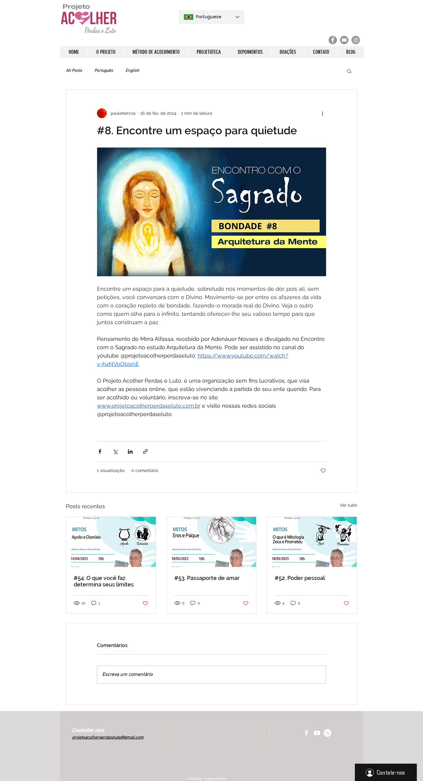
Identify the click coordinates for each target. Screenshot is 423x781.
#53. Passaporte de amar (207, 578)
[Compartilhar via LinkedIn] (130, 451)
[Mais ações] (322, 113)
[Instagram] (355, 40)
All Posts (74, 70)
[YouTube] (344, 40)
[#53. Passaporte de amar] (211, 542)
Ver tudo (348, 505)
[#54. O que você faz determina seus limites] (111, 542)
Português (103, 70)
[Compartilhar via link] (145, 451)
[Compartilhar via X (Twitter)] (115, 451)
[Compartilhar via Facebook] (100, 451)
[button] (105, 52)
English (132, 70)
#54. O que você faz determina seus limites (104, 581)
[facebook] (306, 733)
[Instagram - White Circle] (327, 733)
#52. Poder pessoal (300, 578)
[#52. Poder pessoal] (312, 542)
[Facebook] (333, 40)
